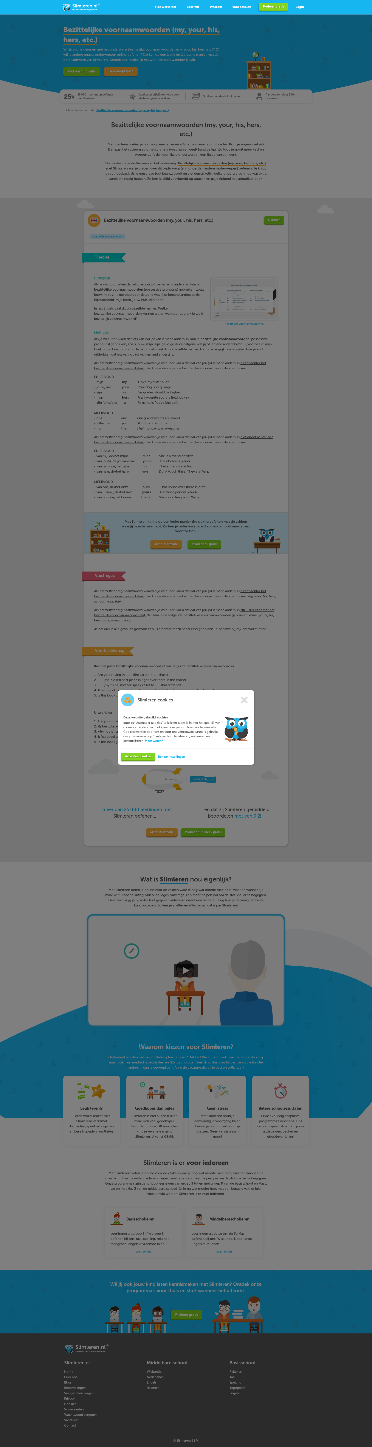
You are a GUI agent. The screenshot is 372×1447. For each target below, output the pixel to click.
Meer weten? (154, 741)
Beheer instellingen (171, 756)
